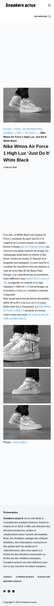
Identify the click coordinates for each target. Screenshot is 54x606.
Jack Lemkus (20, 442)
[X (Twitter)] (9, 591)
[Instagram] (13, 591)
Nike (19, 133)
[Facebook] (4, 591)
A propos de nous (25, 577)
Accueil (7, 129)
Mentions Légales (12, 581)
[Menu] (49, 5)
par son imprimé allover (33, 246)
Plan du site (44, 577)
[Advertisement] (27, 51)
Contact (7, 577)
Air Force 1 (31, 133)
